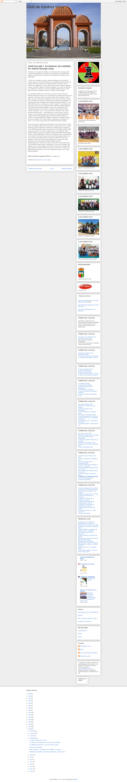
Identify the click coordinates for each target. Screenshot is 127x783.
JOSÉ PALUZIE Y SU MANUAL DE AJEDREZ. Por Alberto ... (46, 749)
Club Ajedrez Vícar (85, 646)
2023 (29, 701)
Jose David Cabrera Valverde (88, 652)
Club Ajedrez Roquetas (87, 564)
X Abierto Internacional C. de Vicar (88, 494)
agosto (32, 755)
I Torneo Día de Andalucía (85, 389)
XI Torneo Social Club (84, 370)
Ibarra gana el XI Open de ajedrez (88, 538)
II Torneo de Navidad (84, 479)
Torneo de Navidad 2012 (85, 447)
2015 (29, 717)
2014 (29, 719)
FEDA (80, 637)
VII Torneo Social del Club (85, 478)
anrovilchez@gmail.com (85, 668)
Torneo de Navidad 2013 (85, 404)
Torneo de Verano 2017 (85, 338)
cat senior (87, 466)
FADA (79, 633)
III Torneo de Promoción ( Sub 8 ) (88, 375)
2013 (29, 722)
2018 (29, 710)
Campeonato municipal (85, 489)
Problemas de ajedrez (84, 621)
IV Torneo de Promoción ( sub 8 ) (88, 357)
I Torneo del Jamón (83, 510)
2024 (29, 698)
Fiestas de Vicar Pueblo (85, 372)
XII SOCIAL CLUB (83, 354)
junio (31, 759)
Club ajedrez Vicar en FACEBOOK (88, 612)
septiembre (33, 738)
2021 (29, 705)
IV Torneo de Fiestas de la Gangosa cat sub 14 (86, 499)
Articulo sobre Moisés (84, 539)
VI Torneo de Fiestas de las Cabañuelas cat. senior (86, 505)
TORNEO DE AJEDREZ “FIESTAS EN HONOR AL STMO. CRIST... (47, 752)
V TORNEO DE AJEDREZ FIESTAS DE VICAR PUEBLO (44, 742)
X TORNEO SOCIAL (84, 383)
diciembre (32, 731)
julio (31, 757)
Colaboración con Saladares (86, 522)
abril (31, 764)
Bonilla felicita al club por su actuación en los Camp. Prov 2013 (88, 524)
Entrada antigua (67, 168)
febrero (32, 769)
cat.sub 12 (81, 512)
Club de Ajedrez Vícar (45, 7)
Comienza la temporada (35, 747)
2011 (29, 726)
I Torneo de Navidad (84, 513)
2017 (29, 712)
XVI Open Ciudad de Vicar (86, 353)
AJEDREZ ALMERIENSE (87, 577)
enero (31, 771)
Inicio (52, 168)
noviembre (33, 733)
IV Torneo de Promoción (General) (88, 356)
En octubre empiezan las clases (38, 740)
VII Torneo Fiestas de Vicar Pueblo (88, 435)
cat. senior (93, 510)
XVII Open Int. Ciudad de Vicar (87, 337)
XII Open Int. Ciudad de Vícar (86, 442)
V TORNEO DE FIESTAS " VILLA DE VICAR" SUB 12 (44, 745)
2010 (29, 729)
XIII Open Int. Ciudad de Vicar (87, 414)
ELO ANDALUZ (82, 630)
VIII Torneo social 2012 (85, 433)
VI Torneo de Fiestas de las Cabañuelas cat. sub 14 (86, 502)
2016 (29, 715)
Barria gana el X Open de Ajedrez (88, 542)
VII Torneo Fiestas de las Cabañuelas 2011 (85, 462)
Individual (95, 489)
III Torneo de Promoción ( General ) (88, 373)
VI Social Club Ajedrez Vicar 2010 (88, 488)
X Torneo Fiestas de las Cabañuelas (85, 387)
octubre (32, 735)
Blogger (76, 779)
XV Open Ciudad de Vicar (85, 369)
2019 (29, 708)
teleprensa (91, 531)
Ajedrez (80, 615)
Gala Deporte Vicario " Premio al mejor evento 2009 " (87, 550)
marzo (31, 766)
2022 (29, 703)
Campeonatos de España (85, 541)
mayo (31, 762)
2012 (29, 724)
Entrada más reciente (35, 168)
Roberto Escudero (85, 656)
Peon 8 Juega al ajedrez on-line (87, 618)
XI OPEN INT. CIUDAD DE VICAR (88, 476)
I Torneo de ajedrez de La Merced (88, 416)
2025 (29, 696)
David (81, 649)
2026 (29, 693)
